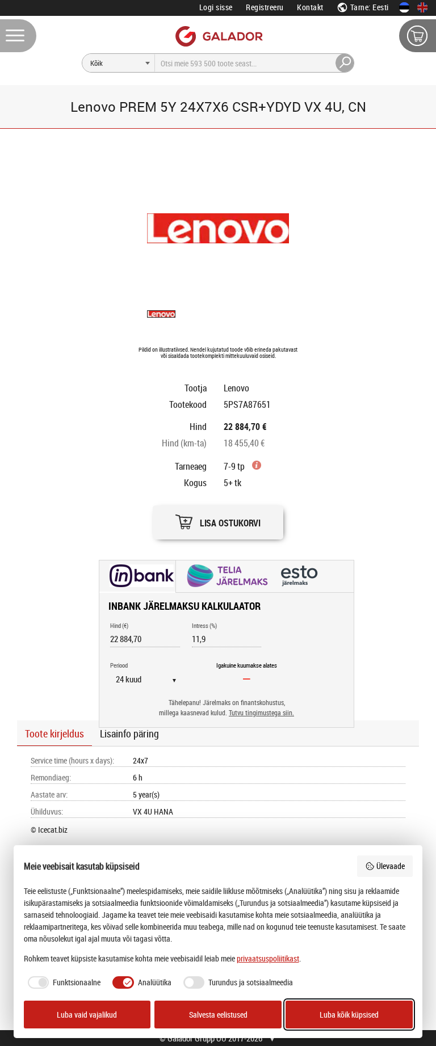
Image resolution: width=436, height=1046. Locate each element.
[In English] (422, 7)
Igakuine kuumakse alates (246, 665)
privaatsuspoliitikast (268, 958)
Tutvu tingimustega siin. (261, 712)
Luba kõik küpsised (349, 1014)
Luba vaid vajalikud (87, 1014)
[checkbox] (62, 982)
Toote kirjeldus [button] (54, 733)
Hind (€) (119, 625)
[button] (218, 519)
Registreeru (265, 7)
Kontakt (310, 7)
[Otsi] (345, 63)
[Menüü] (18, 35)
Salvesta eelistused (218, 1014)
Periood (119, 665)
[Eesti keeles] (404, 7)
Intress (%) (204, 625)
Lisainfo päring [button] (129, 733)
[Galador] (218, 36)
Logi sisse (216, 7)
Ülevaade (390, 866)
